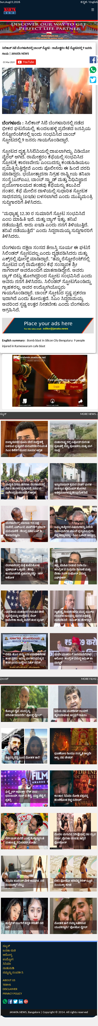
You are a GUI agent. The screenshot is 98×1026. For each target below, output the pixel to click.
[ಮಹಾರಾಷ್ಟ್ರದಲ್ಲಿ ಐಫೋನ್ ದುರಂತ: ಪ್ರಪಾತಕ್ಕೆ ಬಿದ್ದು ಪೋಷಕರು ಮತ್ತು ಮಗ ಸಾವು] (73, 439)
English (93, 2)
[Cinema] (24, 704)
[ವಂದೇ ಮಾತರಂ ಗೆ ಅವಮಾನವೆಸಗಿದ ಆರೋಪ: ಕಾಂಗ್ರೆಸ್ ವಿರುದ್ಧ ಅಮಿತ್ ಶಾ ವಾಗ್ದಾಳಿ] (73, 651)
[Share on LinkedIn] (21, 1003)
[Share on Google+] (26, 1003)
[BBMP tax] (49, 406)
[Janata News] (48, 332)
